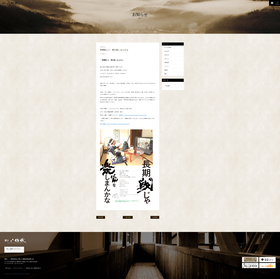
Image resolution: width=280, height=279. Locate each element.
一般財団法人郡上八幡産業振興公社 (33, 268)
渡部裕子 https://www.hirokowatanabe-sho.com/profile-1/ (133, 115)
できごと (166, 58)
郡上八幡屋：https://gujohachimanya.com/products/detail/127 (115, 124)
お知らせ (166, 54)
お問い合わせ (8, 268)
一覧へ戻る (128, 217)
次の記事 (155, 217)
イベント (166, 66)
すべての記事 (167, 47)
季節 (165, 73)
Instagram (166, 51)
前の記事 (100, 217)
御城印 (166, 70)
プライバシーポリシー (18, 268)
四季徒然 (166, 62)
